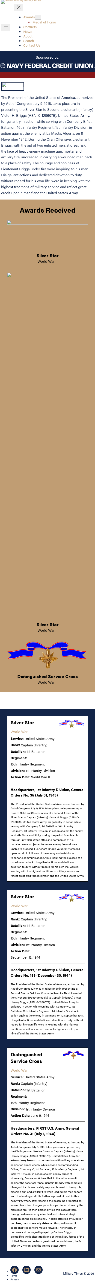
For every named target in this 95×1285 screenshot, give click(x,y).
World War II (47, 261)
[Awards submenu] (38, 17)
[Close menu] (18, 7)
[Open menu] (5, 27)
